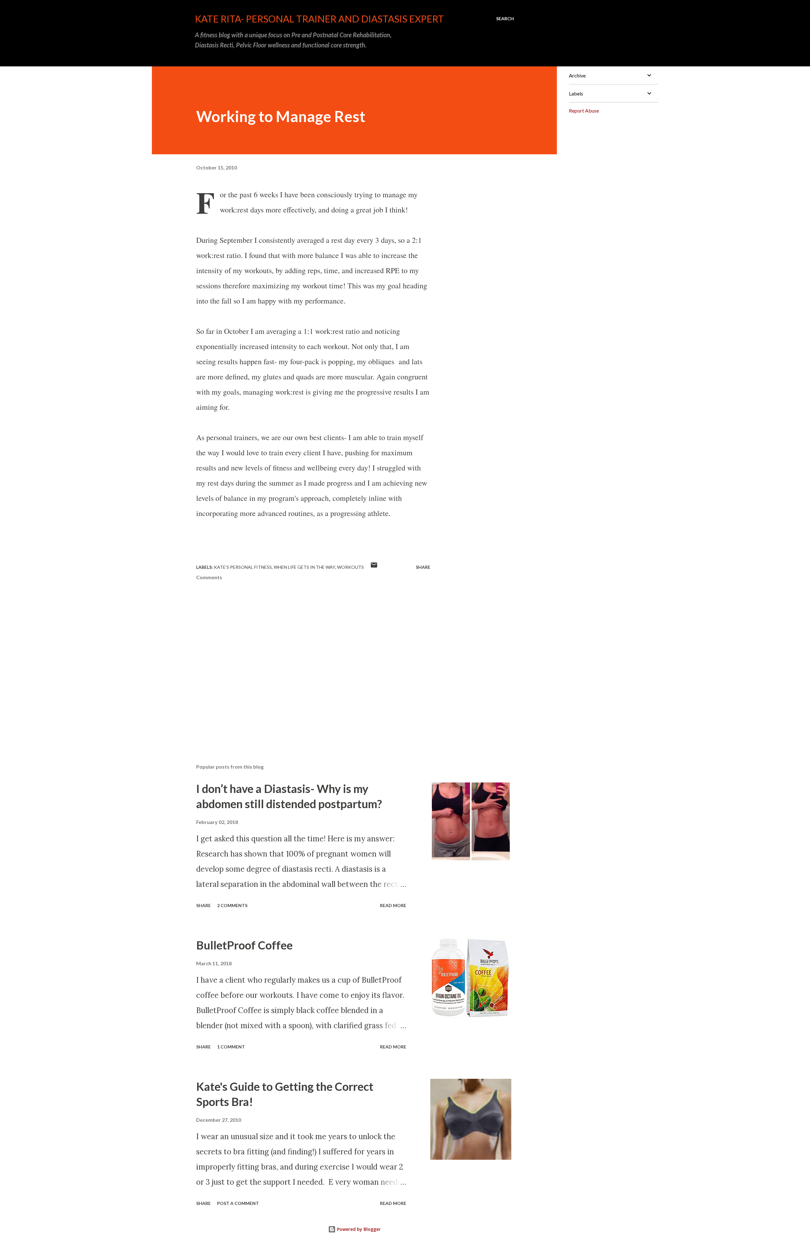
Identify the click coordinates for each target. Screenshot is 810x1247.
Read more (393, 905)
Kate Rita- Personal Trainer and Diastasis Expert (319, 18)
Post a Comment (238, 1203)
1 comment (231, 1046)
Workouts (350, 567)
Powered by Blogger (358, 1229)
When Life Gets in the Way (304, 567)
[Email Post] (374, 567)
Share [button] (423, 567)
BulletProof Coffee (244, 945)
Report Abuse (584, 111)
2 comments (232, 905)
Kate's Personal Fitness (243, 567)
